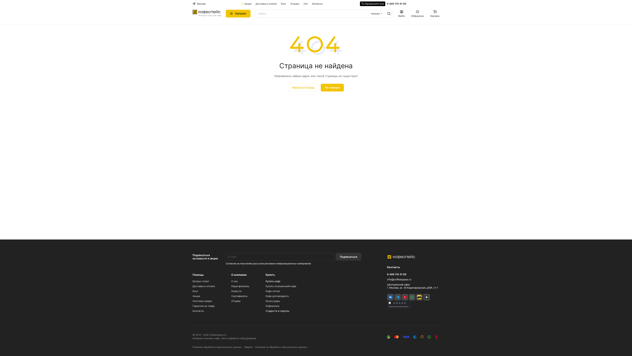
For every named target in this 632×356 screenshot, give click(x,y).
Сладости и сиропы (277, 310)
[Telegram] (397, 297)
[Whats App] (412, 297)
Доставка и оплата (204, 286)
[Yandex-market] (419, 297)
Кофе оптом (273, 291)
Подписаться (348, 256)
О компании (239, 274)
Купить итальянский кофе (281, 286)
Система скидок (202, 301)
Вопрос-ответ (201, 281)
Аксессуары (273, 301)
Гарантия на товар (203, 306)
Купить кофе (273, 281)
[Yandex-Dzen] (426, 297)
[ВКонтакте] (390, 297)
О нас (234, 281)
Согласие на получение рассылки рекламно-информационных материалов (268, 263)
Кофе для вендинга (277, 296)
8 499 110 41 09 (396, 3)
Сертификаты (239, 296)
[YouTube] (405, 297)
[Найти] (389, 13)
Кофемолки (272, 306)
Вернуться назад (303, 87)
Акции (196, 296)
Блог (195, 291)
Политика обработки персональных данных (217, 347)
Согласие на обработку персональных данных (281, 347)
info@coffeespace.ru (399, 279)
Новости (236, 291)
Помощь (198, 274)
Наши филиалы (240, 286)
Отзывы (235, 301)
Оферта (248, 347)
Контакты (198, 310)
